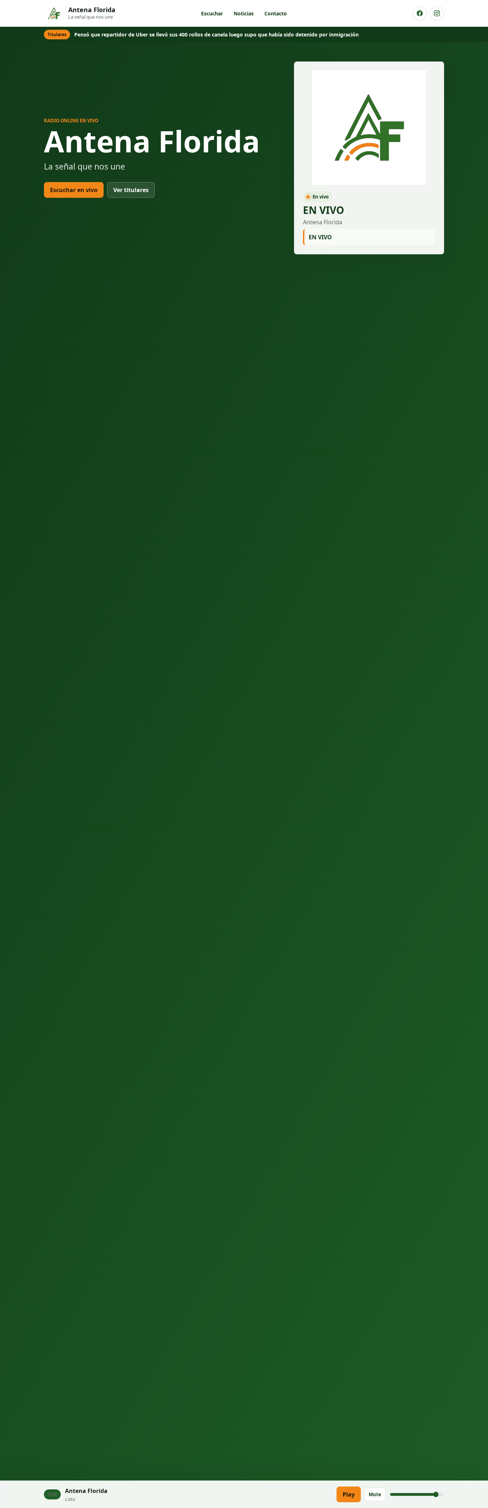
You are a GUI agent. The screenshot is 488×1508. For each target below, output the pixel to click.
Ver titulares (131, 190)
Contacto (275, 13)
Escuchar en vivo (74, 190)
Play (349, 1494)
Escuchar (212, 13)
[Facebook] (420, 13)
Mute (375, 1494)
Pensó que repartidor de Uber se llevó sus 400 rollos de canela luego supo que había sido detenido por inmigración (216, 34)
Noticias (244, 13)
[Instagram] (437, 13)
